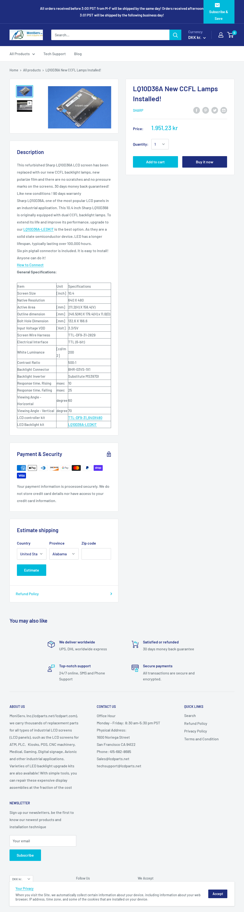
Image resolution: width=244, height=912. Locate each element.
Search (190, 715)
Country (23, 543)
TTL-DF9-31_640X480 (85, 417)
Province (57, 543)
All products (32, 70)
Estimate (31, 570)
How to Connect (30, 264)
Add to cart (155, 161)
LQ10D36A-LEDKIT (38, 229)
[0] (231, 35)
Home (14, 70)
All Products (20, 53)
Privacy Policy (195, 731)
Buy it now (204, 161)
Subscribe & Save (218, 15)
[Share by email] (223, 110)
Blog (78, 53)
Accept (218, 894)
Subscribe (25, 855)
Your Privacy (24, 888)
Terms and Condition (201, 739)
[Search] (175, 35)
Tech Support (54, 53)
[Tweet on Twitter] (214, 110)
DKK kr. (17, 879)
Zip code (88, 543)
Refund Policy (27, 593)
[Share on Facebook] (196, 110)
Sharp (138, 110)
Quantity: (140, 144)
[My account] (221, 34)
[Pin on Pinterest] (205, 110)
